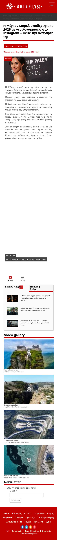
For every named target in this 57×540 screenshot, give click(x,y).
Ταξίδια (28, 522)
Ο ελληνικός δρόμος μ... (11, 440)
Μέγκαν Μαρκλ (13, 259)
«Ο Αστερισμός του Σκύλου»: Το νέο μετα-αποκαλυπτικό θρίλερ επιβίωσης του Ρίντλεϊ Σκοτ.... (35, 323)
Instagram (28, 259)
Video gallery (14, 335)
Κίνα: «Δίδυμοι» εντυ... (11, 370)
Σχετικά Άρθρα (17, 287)
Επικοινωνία (46, 531)
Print (23, 280)
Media (8, 58)
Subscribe (15, 500)
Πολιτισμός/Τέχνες (46, 517)
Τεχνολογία (38, 522)
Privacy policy (17, 531)
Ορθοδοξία (30, 517)
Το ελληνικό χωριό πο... (11, 405)
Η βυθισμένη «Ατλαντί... (11, 475)
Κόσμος (50, 513)
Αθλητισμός (17, 513)
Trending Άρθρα (35, 287)
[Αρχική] (23, 6)
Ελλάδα (27, 513)
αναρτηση (40, 259)
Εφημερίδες (39, 513)
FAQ (8, 531)
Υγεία (48, 522)
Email (10, 280)
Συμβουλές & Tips (14, 522)
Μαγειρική (7, 517)
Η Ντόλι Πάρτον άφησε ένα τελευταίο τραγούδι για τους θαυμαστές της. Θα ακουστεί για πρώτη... (35, 298)
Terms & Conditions (32, 531)
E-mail (13, 491)
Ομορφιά (19, 517)
